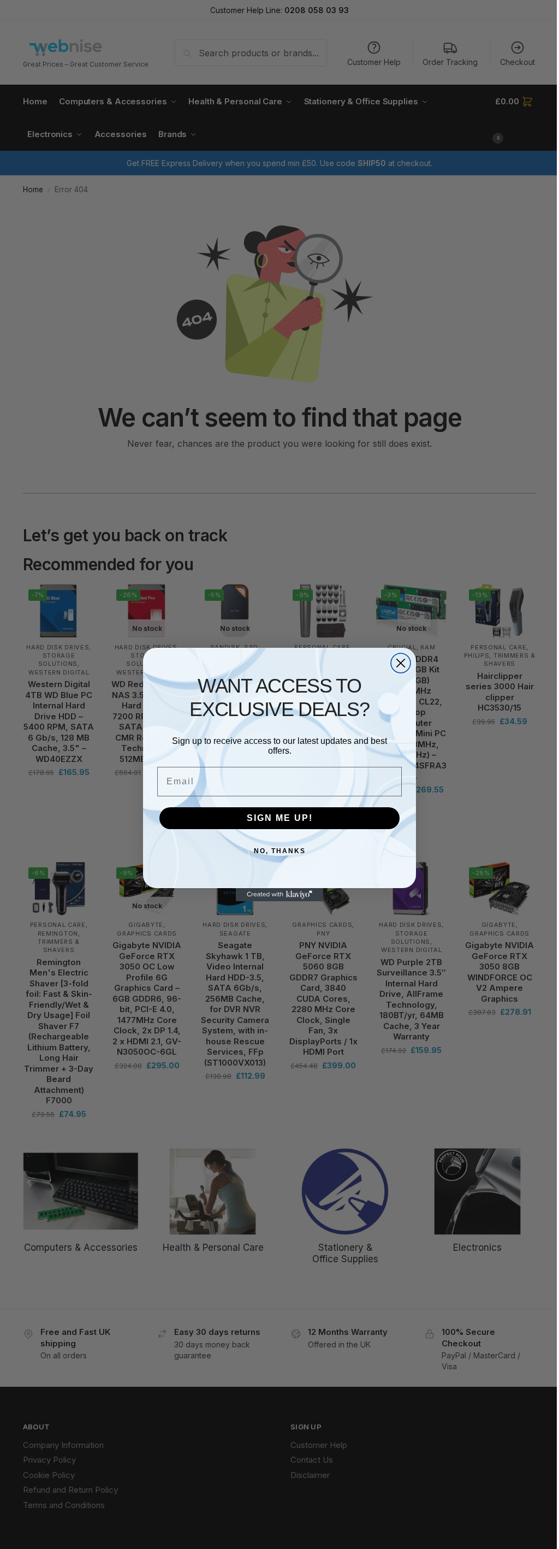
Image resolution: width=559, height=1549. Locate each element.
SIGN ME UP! (280, 818)
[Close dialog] (401, 663)
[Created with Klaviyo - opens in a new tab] (279, 894)
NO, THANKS (280, 851)
